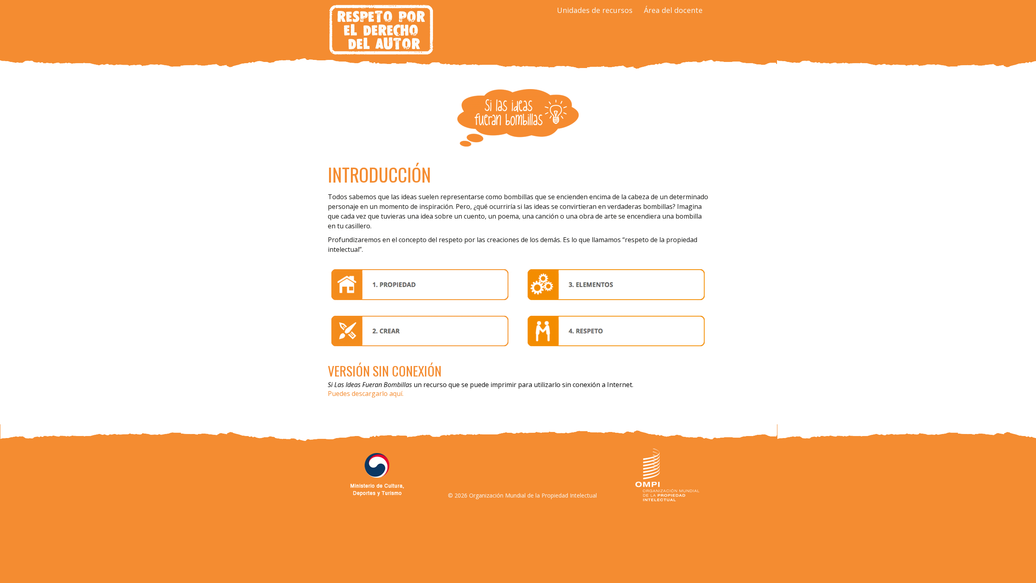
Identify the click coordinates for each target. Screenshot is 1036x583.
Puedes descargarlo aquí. (365, 393)
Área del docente (673, 10)
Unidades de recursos (595, 10)
